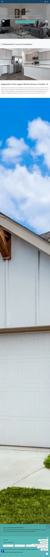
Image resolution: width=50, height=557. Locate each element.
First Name (6, 545)
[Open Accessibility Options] (2, 551)
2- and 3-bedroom (19, 91)
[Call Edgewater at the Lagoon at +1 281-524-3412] (48, 1)
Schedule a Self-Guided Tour (26, 21)
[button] (46, 1)
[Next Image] (47, 21)
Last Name (17, 545)
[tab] (20, 37)
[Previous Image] (3, 21)
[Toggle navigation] (2, 1)
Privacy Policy (22, 549)
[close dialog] (48, 526)
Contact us (15, 93)
